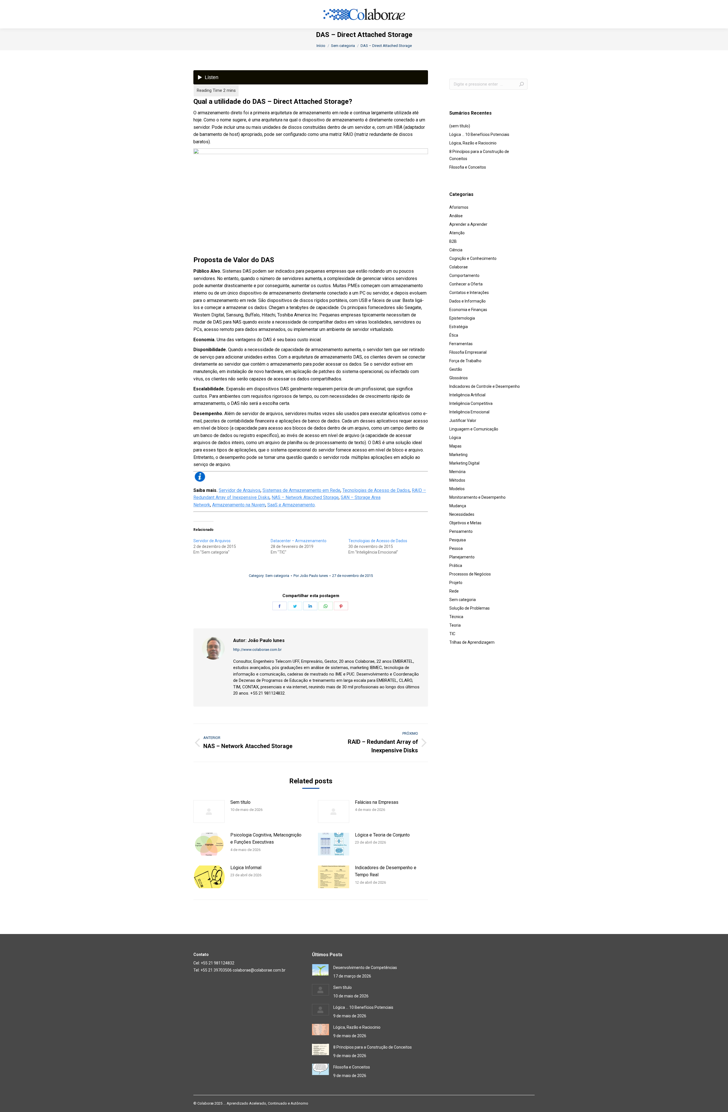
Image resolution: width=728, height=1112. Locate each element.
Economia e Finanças (468, 309)
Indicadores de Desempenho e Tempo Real (385, 871)
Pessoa (456, 548)
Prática (455, 565)
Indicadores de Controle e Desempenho (484, 386)
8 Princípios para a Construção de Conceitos (479, 155)
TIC (452, 633)
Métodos (457, 480)
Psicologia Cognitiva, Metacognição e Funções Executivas (265, 838)
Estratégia (458, 326)
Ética (453, 335)
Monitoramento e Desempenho (477, 497)
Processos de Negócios (470, 574)
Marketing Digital (464, 463)
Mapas (455, 446)
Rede (454, 591)
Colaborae (458, 267)
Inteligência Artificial (467, 395)
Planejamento (462, 557)
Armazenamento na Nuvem (238, 505)
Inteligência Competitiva (471, 403)
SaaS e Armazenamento (291, 505)
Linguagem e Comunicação (473, 429)
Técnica (456, 616)
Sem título (240, 802)
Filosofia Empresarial (468, 352)
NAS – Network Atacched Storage (305, 497)
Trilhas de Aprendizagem (472, 642)
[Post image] (209, 811)
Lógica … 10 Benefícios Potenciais (479, 134)
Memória (457, 471)
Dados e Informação (467, 301)
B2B (453, 241)
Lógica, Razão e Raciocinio (473, 143)
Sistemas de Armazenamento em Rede (301, 490)
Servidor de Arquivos (239, 490)
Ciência (455, 250)
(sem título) (459, 126)
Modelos (457, 488)
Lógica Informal (245, 867)
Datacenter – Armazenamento (298, 541)
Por (310, 575)
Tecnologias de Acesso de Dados (376, 490)
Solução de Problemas (469, 608)
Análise (456, 216)
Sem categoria (277, 575)
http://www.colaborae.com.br (257, 649)
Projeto (455, 582)
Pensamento (461, 531)
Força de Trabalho (465, 361)
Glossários (458, 378)
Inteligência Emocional (469, 412)
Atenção (457, 233)
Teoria (455, 625)
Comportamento (464, 275)
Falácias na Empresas (376, 802)
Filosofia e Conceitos (467, 167)
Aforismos (458, 207)
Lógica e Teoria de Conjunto (382, 835)
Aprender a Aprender (468, 224)
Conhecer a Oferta (466, 284)
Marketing (458, 454)
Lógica (455, 437)
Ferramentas (461, 343)
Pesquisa (457, 540)
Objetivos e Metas (465, 523)
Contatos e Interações (469, 292)
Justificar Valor (462, 420)
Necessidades (461, 514)
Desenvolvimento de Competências (365, 967)
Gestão (455, 369)
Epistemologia (462, 318)
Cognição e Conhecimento (473, 258)
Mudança (457, 506)
